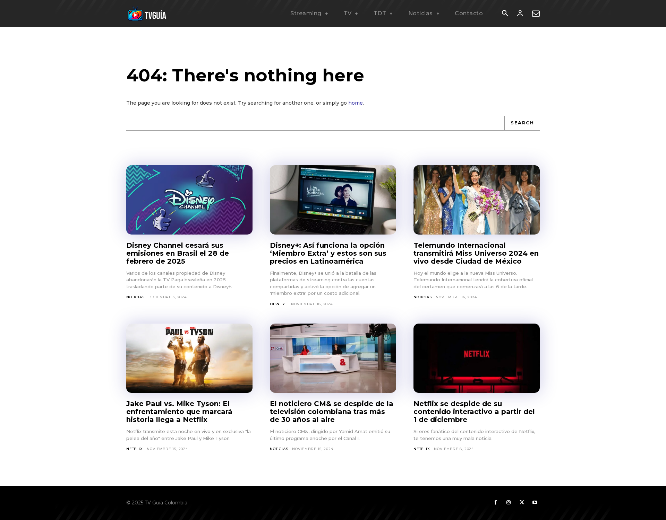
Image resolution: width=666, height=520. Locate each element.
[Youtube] (535, 503)
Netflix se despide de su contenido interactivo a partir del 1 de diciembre (474, 411)
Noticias (135, 297)
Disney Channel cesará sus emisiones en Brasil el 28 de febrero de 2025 (177, 253)
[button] (505, 14)
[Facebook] (495, 503)
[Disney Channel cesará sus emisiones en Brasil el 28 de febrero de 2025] (189, 200)
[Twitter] (522, 503)
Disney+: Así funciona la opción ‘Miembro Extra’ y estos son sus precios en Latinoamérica (328, 253)
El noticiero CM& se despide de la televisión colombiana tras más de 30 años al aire (331, 411)
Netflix (134, 449)
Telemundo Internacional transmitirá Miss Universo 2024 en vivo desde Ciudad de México (476, 253)
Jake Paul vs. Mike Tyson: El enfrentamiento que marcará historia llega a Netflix (179, 411)
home (355, 103)
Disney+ (278, 304)
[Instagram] (508, 503)
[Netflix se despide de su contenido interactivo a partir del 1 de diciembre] (476, 358)
